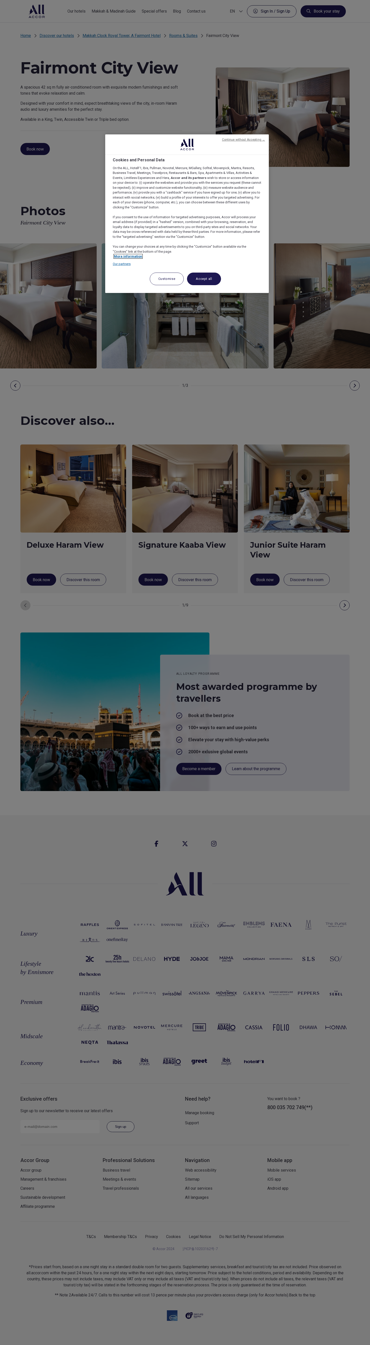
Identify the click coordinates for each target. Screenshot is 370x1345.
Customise (166, 279)
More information (128, 256)
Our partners (122, 264)
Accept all (204, 279)
